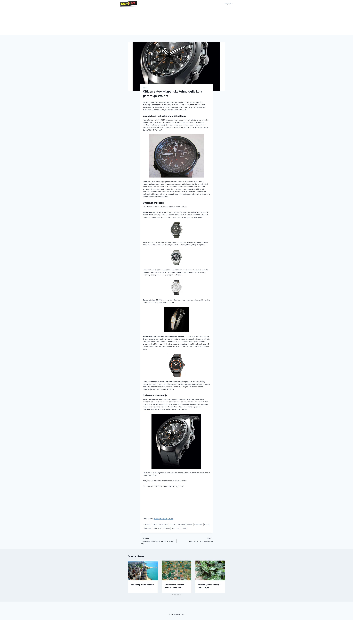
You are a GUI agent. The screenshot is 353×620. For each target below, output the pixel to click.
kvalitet (189, 524)
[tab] (172, 594)
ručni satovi (157, 528)
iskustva (172, 524)
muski (206, 524)
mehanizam (198, 524)
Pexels (170, 519)
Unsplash (163, 519)
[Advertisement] (176, 21)
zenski (184, 528)
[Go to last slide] (131, 577)
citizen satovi (163, 524)
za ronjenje (175, 528)
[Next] (222, 577)
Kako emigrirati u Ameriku (142, 585)
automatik (147, 524)
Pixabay (156, 519)
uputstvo (167, 528)
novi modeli (147, 528)
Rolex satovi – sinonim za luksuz (201, 539)
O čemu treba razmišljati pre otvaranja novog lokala (156, 541)
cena (155, 524)
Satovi (145, 88)
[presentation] (143, 570)
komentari (181, 524)
